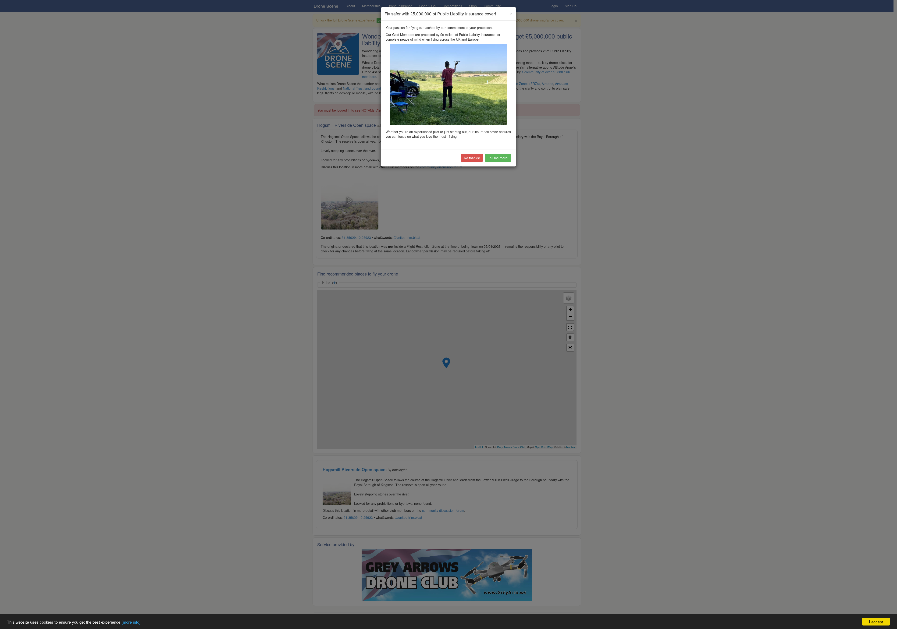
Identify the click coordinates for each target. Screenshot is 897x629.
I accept (876, 622)
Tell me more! (498, 157)
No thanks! (472, 157)
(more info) (131, 622)
